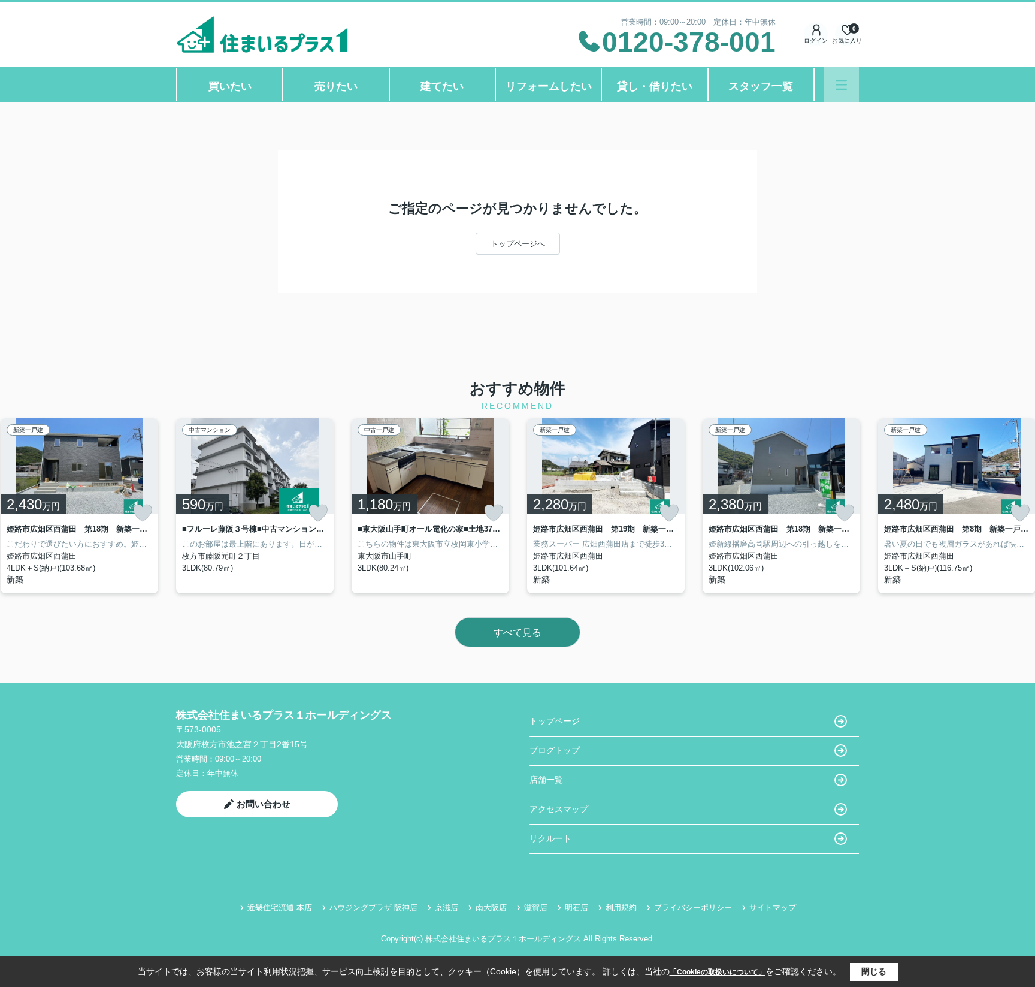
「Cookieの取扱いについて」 (717, 972)
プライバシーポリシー (693, 907)
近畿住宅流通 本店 (279, 907)
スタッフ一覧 (760, 86)
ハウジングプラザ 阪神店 (373, 907)
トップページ (554, 721)
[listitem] (255, 505)
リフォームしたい (549, 86)
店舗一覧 (546, 779)
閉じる (873, 971)
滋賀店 (535, 907)
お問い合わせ (263, 804)
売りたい (336, 86)
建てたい (442, 86)
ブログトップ (554, 750)
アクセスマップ (558, 809)
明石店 (576, 907)
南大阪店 (491, 907)
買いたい (230, 86)
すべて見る (517, 632)
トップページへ (518, 243)
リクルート (550, 838)
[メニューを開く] (841, 84)
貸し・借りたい (654, 86)
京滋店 (446, 907)
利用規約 (621, 907)
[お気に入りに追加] (142, 513)
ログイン (816, 40)
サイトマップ (772, 907)
